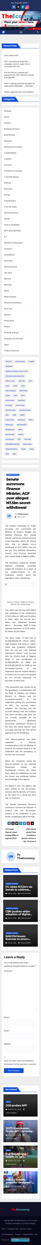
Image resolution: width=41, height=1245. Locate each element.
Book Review (9, 135)
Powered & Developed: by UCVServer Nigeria (20, 1223)
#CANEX (31, 361)
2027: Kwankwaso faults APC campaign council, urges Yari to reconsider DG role (17, 64)
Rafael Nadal (27, 444)
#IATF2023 (9, 366)
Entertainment (10, 201)
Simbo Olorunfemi (11, 449)
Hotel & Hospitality (12, 225)
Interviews (8, 261)
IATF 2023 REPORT (12, 231)
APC (30, 381)
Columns (8, 165)
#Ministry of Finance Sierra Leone (17, 371)
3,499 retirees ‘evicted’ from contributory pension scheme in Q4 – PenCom (29, 835)
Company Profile (12, 1229)
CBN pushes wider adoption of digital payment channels (18, 914)
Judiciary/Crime (10, 267)
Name (7, 1017)
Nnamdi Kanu (10, 429)
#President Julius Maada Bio (15, 376)
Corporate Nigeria (11, 177)
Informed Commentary (13, 243)
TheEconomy (22, 514)
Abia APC (22, 381)
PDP (19, 439)
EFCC (23, 395)
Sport (6, 345)
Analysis (7, 111)
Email (7, 1031)
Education (8, 189)
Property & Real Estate (13, 339)
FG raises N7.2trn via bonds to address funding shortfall (18, 889)
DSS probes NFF (11, 56)
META (31, 420)
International (9, 255)
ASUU (15, 386)
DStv (15, 395)
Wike (14, 454)
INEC (7, 415)
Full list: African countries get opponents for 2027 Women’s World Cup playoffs (19, 75)
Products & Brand (11, 333)
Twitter (31, 449)
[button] (38, 32)
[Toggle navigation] (20, 32)
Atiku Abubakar (11, 391)
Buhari (8, 395)
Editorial (7, 183)
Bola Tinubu (23, 391)
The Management (7, 1234)
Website (7, 1044)
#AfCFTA (8, 361)
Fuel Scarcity (20, 405)
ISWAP (22, 415)
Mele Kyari (21, 420)
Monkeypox (9, 425)
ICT (5, 237)
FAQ (36, 1234)
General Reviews (11, 213)
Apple (7, 386)
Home (4, 1229)
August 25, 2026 (15, 1109)
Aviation (7, 123)
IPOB (14, 415)
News (6, 291)
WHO (7, 454)
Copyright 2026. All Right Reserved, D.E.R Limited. (20, 1220)
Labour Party (10, 420)
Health (7, 219)
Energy (7, 195)
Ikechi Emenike (10, 410)
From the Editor (10, 207)
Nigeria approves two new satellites (19, 92)
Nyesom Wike (10, 434)
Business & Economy (13, 147)
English (16, 1239)
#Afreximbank (20, 361)
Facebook (9, 405)
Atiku (23, 386)
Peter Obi (27, 439)
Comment (8, 971)
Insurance (8, 249)
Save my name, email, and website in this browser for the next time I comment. (20, 1062)
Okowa (21, 434)
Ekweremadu (10, 400)
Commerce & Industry (13, 171)
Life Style (8, 273)
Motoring (7, 285)
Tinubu (23, 449)
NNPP (20, 429)
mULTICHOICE (21, 425)
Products (18, 1234)
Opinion (7, 315)
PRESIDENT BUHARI (12, 444)
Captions (8, 159)
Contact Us (5, 1240)
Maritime (7, 279)
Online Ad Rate (28, 1234)
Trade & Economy (11, 351)
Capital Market (10, 153)
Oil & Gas (8, 309)
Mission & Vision (25, 1229)
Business (8, 141)
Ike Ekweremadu (24, 410)
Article (6, 117)
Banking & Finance (12, 129)
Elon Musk (21, 400)
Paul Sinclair (10, 439)
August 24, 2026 (15, 1135)
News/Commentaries (12, 303)
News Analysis (10, 297)
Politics (7, 327)
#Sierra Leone (10, 381)
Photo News (9, 321)
